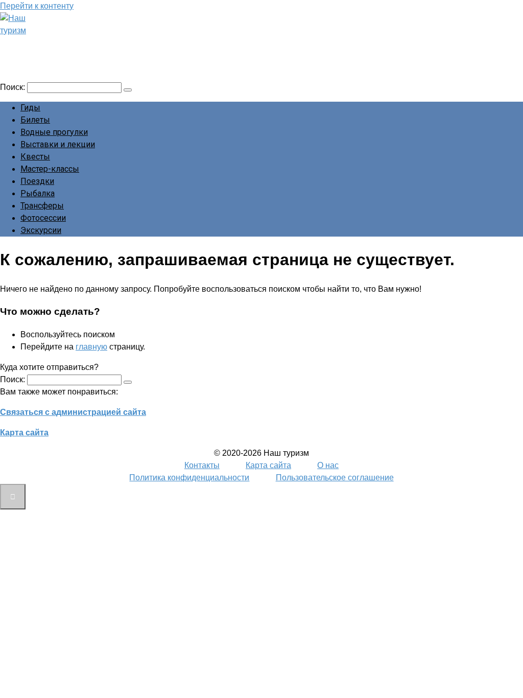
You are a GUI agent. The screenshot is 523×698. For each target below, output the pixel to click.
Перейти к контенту (37, 6)
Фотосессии (43, 218)
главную (91, 346)
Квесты (35, 156)
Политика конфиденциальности (189, 477)
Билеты (35, 120)
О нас (328, 465)
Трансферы (42, 206)
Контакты (202, 465)
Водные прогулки (54, 132)
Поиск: (13, 87)
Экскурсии (40, 230)
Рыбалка (37, 193)
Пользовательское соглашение (335, 477)
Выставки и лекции (57, 144)
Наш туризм (47, 44)
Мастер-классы (49, 169)
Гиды (30, 107)
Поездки (37, 181)
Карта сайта (24, 432)
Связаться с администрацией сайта (73, 412)
